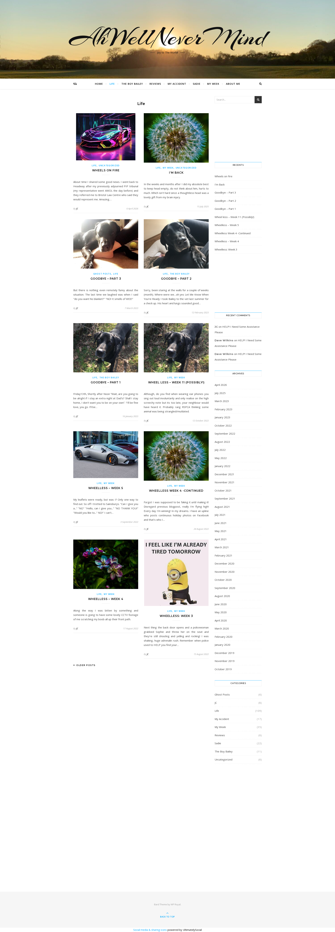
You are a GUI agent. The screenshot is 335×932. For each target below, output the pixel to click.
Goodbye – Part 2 (176, 278)
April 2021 (221, 539)
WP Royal (176, 904)
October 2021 (223, 490)
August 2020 (222, 596)
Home (99, 83)
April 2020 (221, 620)
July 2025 (220, 393)
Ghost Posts (102, 273)
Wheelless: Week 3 (176, 616)
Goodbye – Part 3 (106, 278)
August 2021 (222, 506)
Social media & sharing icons (150, 929)
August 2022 (222, 441)
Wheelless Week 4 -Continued (176, 490)
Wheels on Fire (106, 170)
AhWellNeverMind (167, 37)
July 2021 (220, 514)
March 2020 (222, 628)
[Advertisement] (238, 823)
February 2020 (223, 636)
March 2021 (222, 547)
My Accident (177, 83)
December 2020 (224, 563)
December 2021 (224, 474)
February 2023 (223, 409)
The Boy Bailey (132, 83)
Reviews (155, 83)
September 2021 (225, 498)
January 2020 (222, 644)
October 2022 (223, 425)
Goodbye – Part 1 (106, 382)
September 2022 (225, 433)
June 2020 (221, 604)
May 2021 (221, 531)
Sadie (196, 83)
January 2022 (222, 466)
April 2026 (221, 385)
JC (77, 208)
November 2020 (224, 571)
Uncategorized (109, 165)
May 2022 (221, 458)
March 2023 (222, 401)
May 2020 (221, 612)
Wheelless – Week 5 (105, 488)
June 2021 (221, 523)
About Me (233, 83)
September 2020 (225, 588)
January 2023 (222, 417)
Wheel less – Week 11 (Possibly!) (176, 382)
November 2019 (224, 661)
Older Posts (85, 665)
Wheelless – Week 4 (105, 599)
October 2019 (223, 669)
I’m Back (176, 172)
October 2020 (223, 579)
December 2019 (224, 653)
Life (112, 83)
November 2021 (224, 482)
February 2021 (223, 555)
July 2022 (220, 450)
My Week (213, 83)
